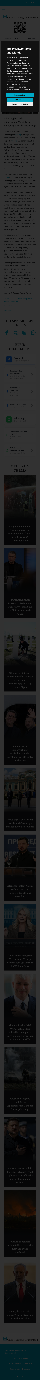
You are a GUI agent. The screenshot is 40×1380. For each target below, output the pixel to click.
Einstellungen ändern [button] (20, 104)
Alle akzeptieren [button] (20, 95)
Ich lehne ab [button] (20, 100)
